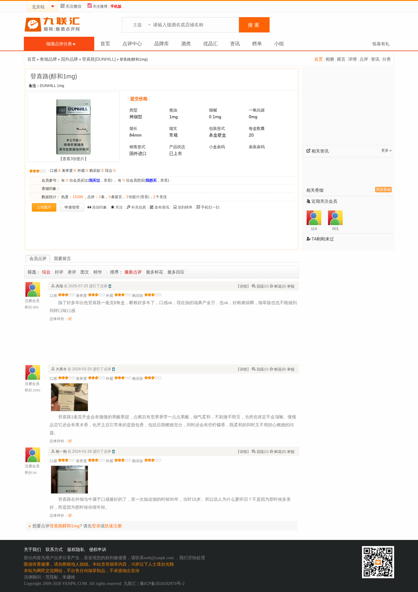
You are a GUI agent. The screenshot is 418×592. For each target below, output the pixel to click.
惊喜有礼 (381, 43)
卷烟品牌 (48, 59)
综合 (46, 272)
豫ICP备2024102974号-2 (162, 583)
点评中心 (132, 43)
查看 (107, 180)
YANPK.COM (74, 583)
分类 (386, 59)
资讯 (235, 43)
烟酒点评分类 (59, 43)
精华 (97, 272)
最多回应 (176, 272)
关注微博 (100, 6)
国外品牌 (69, 59)
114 (314, 229)
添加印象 (99, 207)
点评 (364, 59)
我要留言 (62, 258)
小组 (279, 43)
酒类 (186, 43)
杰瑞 (59, 286)
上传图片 (44, 207)
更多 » (386, 150)
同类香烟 (383, 189)
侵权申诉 (97, 549)
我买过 (94, 180)
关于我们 (32, 549)
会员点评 (38, 258)
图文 (84, 272)
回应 (260, 286)
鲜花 (278, 286)
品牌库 (161, 43)
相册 (330, 59)
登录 (96, 525)
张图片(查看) (137, 197)
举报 (290, 286)
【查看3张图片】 (73, 158)
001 (335, 229)
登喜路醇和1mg (65, 525)
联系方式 (54, 549)
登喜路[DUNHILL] (99, 59)
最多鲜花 (154, 272)
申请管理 (72, 207)
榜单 (257, 43)
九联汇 (130, 583)
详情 (352, 59)
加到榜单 (185, 207)
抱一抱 (61, 451)
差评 (72, 272)
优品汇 (210, 43)
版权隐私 (75, 549)
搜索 (254, 25)
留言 (341, 59)
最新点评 (133, 272)
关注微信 (73, 6)
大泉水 (61, 369)
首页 (105, 43)
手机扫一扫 (210, 207)
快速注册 (113, 525)
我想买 (151, 180)
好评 (59, 272)
